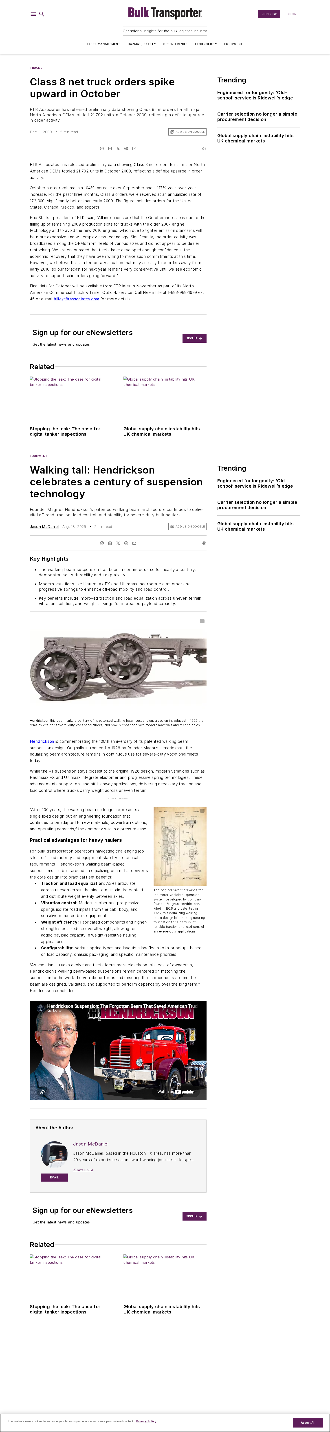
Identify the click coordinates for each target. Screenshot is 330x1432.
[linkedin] (110, 148)
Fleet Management (103, 44)
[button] (33, 14)
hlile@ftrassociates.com (76, 299)
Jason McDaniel (44, 526)
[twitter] (118, 148)
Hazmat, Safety (142, 44)
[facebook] (102, 148)
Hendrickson (42, 741)
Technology (206, 44)
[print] (204, 148)
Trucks (36, 67)
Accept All (308, 1422)
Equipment (233, 44)
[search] (41, 14)
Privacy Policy (146, 1421)
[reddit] (126, 148)
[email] (134, 148)
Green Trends (175, 44)
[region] (165, 1423)
